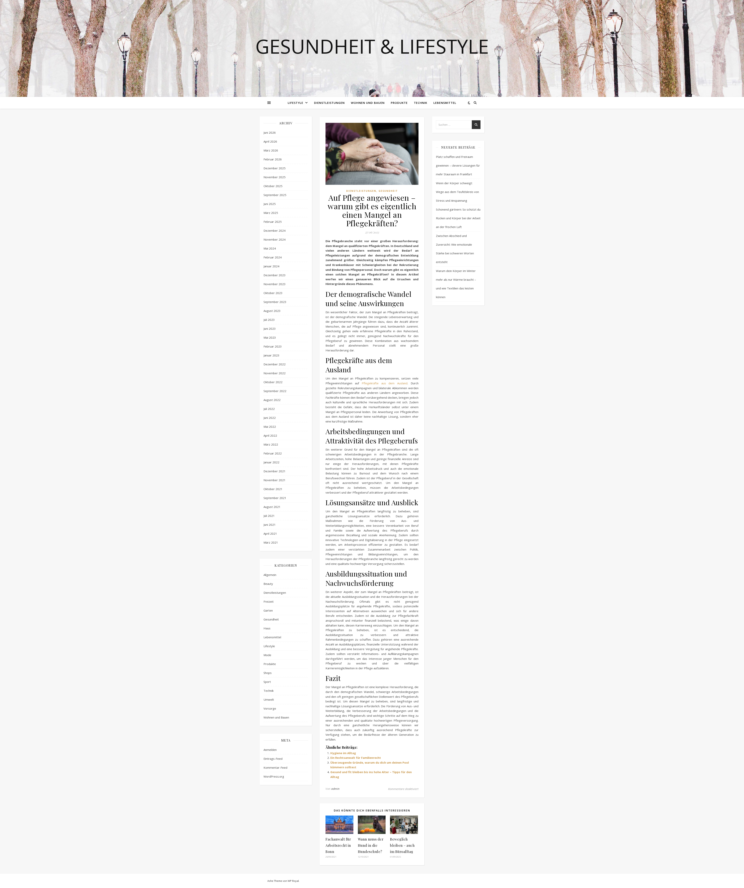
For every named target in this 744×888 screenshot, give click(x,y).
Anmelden (270, 750)
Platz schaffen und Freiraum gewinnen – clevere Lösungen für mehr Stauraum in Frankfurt (458, 165)
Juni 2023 (270, 328)
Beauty (268, 584)
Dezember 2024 (275, 230)
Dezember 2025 (275, 168)
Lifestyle (295, 103)
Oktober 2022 (273, 382)
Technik (420, 103)
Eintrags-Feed (273, 759)
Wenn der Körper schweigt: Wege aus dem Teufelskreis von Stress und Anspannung (457, 191)
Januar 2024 (271, 266)
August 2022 (272, 400)
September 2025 (275, 195)
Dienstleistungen (329, 103)
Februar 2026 (273, 159)
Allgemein (270, 575)
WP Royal (293, 881)
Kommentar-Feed (275, 767)
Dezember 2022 (275, 364)
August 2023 (272, 311)
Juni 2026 (270, 132)
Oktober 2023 (273, 293)
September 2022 (275, 391)
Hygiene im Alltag (343, 753)
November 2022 (275, 373)
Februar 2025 (273, 222)
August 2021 (272, 507)
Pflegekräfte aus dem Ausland (385, 383)
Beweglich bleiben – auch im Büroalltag (402, 845)
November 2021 (275, 480)
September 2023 (275, 302)
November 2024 (275, 239)
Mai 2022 (270, 427)
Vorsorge (270, 708)
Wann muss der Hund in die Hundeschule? (371, 845)
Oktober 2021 (273, 489)
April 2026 (270, 141)
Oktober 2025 (273, 186)
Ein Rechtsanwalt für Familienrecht (355, 758)
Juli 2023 (269, 320)
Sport (267, 682)
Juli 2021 (269, 516)
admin (335, 789)
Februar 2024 (273, 257)
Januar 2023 (271, 355)
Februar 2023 (273, 346)
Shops (268, 673)
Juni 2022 (270, 418)
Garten (268, 610)
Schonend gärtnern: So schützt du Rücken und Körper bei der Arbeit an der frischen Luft (458, 218)
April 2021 (270, 533)
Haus (267, 628)
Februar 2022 (273, 453)
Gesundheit (271, 619)
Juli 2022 (269, 409)
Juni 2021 (270, 525)
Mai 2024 (270, 248)
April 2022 (270, 435)
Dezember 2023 (275, 275)
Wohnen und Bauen (368, 103)
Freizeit (269, 601)
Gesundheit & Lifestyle (372, 46)
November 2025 (275, 177)
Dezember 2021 (275, 471)
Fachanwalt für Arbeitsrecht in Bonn (338, 845)
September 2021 (275, 498)
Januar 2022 (271, 462)
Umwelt (269, 699)
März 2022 (271, 444)
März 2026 (271, 150)
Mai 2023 (270, 337)
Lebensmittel (444, 103)
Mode (267, 655)
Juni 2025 (270, 204)
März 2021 (271, 542)
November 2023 (275, 284)
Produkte (399, 103)
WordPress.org (274, 776)
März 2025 (271, 213)
